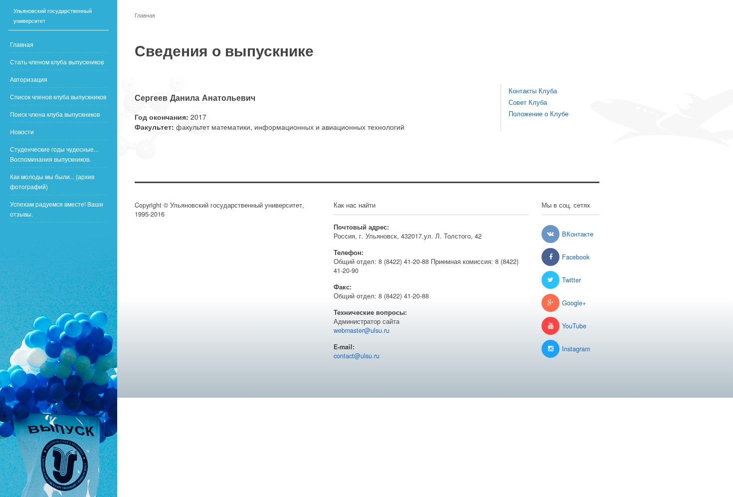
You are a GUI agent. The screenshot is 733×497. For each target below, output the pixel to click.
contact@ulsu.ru (356, 355)
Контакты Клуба (533, 90)
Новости (22, 131)
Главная (21, 44)
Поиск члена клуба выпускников (55, 114)
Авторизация (28, 79)
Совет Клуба (528, 102)
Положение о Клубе (538, 113)
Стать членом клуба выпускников (57, 61)
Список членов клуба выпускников (58, 96)
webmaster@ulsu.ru (361, 330)
